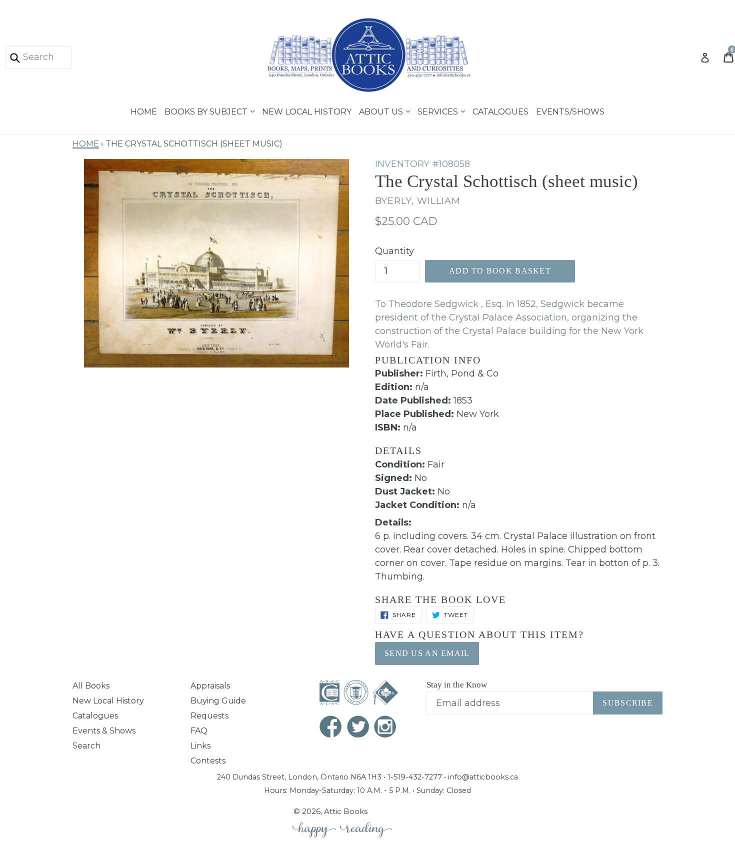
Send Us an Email (427, 653)
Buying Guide (218, 701)
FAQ (199, 731)
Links (200, 745)
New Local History (307, 111)
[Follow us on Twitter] (358, 727)
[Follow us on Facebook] (331, 727)
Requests (209, 715)
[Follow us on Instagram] (385, 727)
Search (86, 745)
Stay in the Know (456, 685)
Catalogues (500, 111)
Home (143, 111)
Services (439, 111)
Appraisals (210, 685)
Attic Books (346, 811)
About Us (382, 111)
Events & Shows (104, 731)
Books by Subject (207, 111)
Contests (208, 761)
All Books (91, 685)
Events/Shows (570, 111)
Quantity (394, 251)
